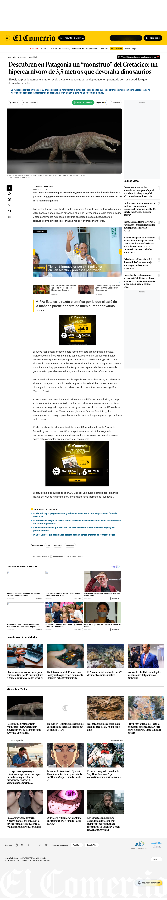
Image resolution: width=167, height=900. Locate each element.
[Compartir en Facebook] (9, 199)
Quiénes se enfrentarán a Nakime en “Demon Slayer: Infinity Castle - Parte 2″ (64, 820)
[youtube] (34, 845)
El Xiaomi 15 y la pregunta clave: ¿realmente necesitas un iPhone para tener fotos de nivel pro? (75, 515)
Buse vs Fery (64, 48)
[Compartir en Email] (9, 211)
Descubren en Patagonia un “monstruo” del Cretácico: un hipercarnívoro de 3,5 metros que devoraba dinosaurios (24, 728)
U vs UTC (104, 48)
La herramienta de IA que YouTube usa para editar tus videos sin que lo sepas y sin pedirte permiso (74, 529)
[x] (22, 845)
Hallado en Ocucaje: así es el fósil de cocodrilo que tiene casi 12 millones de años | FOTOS (65, 726)
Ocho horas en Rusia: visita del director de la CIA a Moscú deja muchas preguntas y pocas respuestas (138, 263)
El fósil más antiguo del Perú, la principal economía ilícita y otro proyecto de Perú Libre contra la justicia (144, 728)
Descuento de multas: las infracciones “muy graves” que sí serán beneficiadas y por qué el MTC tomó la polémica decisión (139, 191)
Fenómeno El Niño (49, 48)
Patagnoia (70, 545)
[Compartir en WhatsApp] (9, 193)
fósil (48, 545)
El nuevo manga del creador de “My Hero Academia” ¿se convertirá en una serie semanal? (104, 774)
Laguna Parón (92, 48)
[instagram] (28, 845)
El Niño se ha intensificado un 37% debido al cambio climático (104, 673)
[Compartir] (9, 188)
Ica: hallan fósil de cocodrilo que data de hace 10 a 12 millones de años (103, 726)
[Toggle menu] (7, 38)
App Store (76, 845)
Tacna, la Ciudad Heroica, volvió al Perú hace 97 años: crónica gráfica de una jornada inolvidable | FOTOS (139, 226)
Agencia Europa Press (44, 186)
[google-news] (46, 845)
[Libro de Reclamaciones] (156, 845)
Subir (155, 859)
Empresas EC (116, 48)
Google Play (91, 845)
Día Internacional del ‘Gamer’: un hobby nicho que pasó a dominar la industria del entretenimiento (65, 675)
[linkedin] (40, 845)
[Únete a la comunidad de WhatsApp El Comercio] (83, 102)
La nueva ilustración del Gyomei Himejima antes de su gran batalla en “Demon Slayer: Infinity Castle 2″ (64, 775)
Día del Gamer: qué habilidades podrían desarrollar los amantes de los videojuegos (74, 534)
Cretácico (57, 545)
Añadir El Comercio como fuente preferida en (138, 57)
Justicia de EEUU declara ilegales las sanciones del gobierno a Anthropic (144, 675)
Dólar (127, 48)
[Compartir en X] (9, 205)
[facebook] (16, 845)
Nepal (134, 48)
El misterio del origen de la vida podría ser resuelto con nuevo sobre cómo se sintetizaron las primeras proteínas (77, 522)
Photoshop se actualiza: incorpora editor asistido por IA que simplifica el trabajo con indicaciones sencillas (25, 675)
